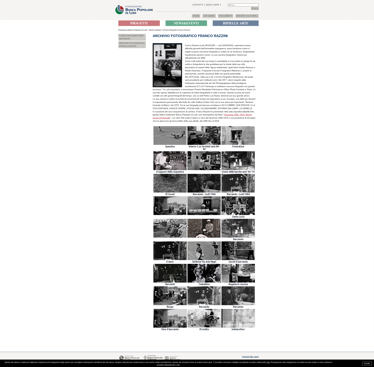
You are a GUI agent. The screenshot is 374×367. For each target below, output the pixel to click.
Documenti (225, 16)
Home (196, 16)
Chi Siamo (209, 16)
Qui (268, 362)
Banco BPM (212, 5)
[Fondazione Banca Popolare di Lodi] (134, 7)
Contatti (197, 5)
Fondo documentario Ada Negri (131, 37)
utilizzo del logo (250, 357)
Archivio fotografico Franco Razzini (132, 44)
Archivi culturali (247, 16)
